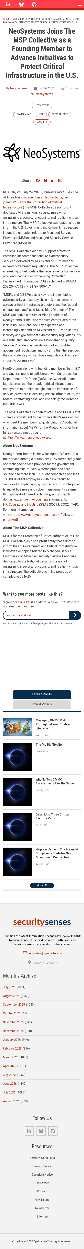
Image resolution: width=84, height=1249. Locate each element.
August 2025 (11, 996)
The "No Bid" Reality (49, 744)
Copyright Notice (42, 1174)
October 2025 (12, 1013)
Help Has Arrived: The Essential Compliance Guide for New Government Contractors (57, 853)
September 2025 (14, 1004)
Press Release (60, 114)
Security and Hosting (23, 504)
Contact (42, 1191)
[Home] (42, 922)
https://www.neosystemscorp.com (34, 515)
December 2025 (13, 1031)
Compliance (24, 114)
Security (42, 122)
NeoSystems (19, 88)
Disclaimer (42, 1183)
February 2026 (12, 1048)
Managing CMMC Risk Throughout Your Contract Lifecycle (54, 724)
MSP (41, 114)
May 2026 (9, 1074)
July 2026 (9, 1092)
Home (6, 19)
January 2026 (12, 1039)
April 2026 (9, 1066)
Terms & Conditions (42, 1157)
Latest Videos (42, 704)
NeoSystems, (53, 197)
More (39, 885)
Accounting (40, 499)
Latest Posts (42, 694)
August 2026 (11, 1101)
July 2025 (9, 987)
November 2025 (13, 1022)
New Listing (42, 1199)
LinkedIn (13, 520)
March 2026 (10, 1057)
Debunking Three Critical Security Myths (53, 816)
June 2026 (10, 1083)
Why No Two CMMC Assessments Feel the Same (55, 781)
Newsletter (42, 1208)
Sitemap (42, 1216)
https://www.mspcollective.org (28, 437)
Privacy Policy (42, 1166)
